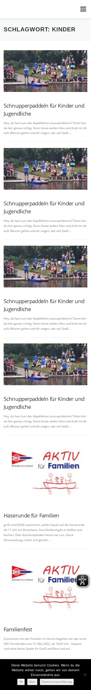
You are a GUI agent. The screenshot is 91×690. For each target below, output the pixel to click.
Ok (21, 682)
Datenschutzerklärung (57, 682)
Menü (83, 9)
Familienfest (18, 629)
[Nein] (85, 674)
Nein (32, 682)
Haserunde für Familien (31, 515)
